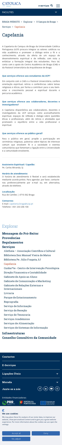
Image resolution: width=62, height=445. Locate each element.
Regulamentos (12, 242)
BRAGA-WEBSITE (11, 21)
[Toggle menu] (58, 6)
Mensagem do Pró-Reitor (20, 233)
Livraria (9, 293)
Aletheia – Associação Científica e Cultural (29, 251)
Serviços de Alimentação (19, 323)
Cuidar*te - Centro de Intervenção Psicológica (31, 268)
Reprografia (11, 301)
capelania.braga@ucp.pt (21, 203)
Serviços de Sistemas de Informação (26, 327)
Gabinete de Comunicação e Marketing (27, 281)
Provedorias (11, 238)
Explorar (28, 21)
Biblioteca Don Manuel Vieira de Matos (27, 255)
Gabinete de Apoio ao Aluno (20, 276)
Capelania (10, 263)
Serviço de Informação (17, 306)
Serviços (6, 26)
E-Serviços (43, 5)
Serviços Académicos (17, 319)
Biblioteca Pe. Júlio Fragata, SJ (22, 259)
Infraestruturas (13, 333)
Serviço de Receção (15, 310)
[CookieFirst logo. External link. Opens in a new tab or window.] (3, 410)
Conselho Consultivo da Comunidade (29, 337)
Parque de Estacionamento (20, 297)
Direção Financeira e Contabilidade (25, 272)
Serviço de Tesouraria (17, 314)
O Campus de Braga (46, 21)
